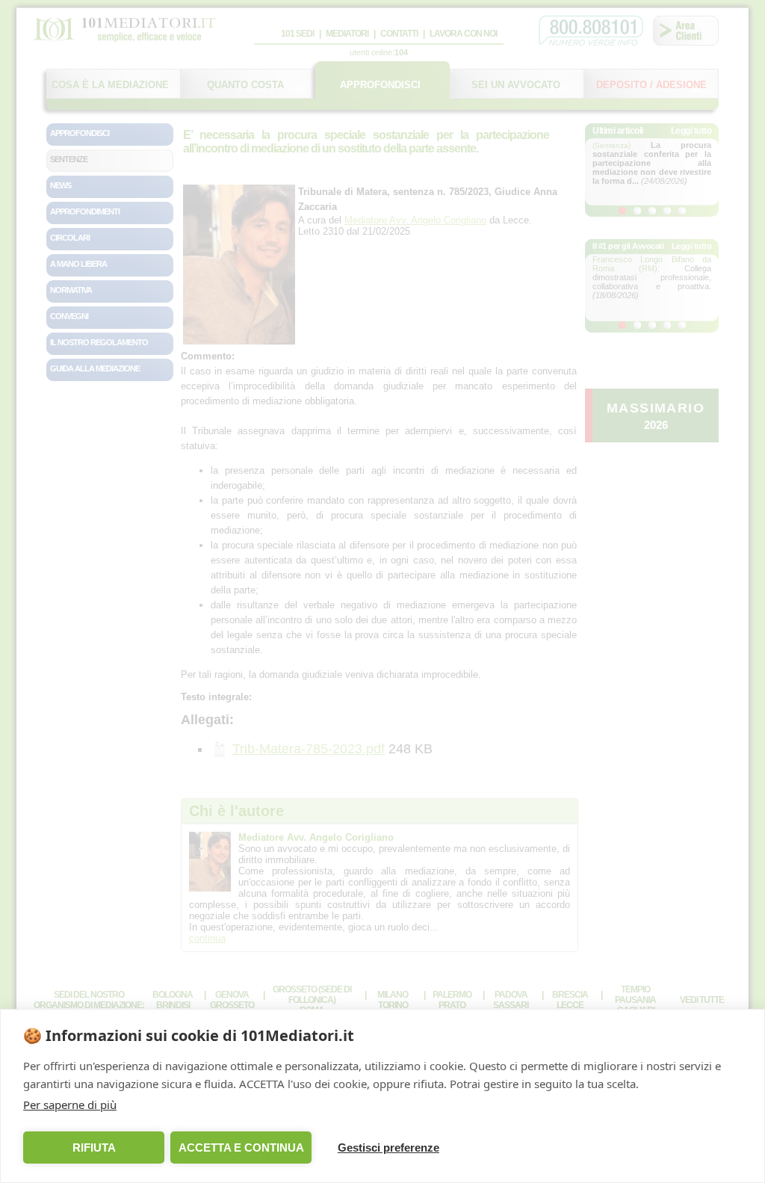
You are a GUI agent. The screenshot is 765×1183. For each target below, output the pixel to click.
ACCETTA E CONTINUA (241, 1147)
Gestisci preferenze (388, 1147)
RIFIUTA (94, 1147)
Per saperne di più (70, 1104)
